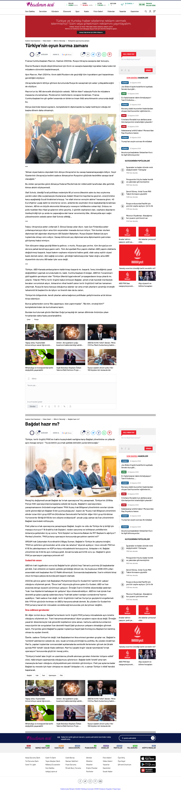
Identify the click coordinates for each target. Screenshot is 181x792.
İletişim (72, 789)
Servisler (43, 11)
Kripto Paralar (149, 747)
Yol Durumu (132, 747)
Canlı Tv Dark (50, 758)
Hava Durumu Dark (32, 758)
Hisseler (105, 747)
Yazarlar (122, 11)
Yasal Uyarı (117, 789)
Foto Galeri (98, 11)
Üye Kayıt (121, 761)
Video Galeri (47, 41)
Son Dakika (30, 11)
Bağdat (29, 675)
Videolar (111, 11)
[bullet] (58, 406)
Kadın (86, 11)
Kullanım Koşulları (106, 789)
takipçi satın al (51, 771)
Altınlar (89, 758)
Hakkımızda (64, 789)
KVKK (97, 789)
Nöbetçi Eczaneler (52, 764)
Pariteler (118, 747)
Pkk (61, 675)
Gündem (55, 11)
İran (43, 675)
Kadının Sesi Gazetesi (32, 41)
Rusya (36, 319)
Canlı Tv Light (30, 764)
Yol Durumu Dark (32, 761)
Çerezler (91, 789)
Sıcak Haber (108, 771)
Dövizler (89, 761)
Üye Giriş (121, 758)
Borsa (28, 747)
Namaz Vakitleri (42, 747)
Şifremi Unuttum (124, 764)
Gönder (33, 406)
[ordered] (55, 406)
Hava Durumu (74, 747)
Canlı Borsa (70, 758)
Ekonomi (67, 11)
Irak (37, 675)
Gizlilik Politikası (81, 789)
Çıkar (29, 319)
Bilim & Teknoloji (59, 41)
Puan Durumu (90, 747)
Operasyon (52, 675)
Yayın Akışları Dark (52, 761)
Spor (77, 11)
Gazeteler (135, 11)
